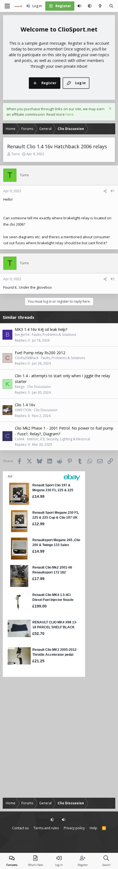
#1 (113, 191)
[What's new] (100, 6)
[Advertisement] (59, 737)
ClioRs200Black (26, 358)
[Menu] (7, 6)
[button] (90, 6)
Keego (20, 386)
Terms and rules (46, 828)
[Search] (111, 6)
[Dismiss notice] (109, 109)
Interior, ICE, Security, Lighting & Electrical (58, 439)
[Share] (105, 191)
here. (70, 114)
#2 (113, 279)
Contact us (20, 828)
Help (93, 828)
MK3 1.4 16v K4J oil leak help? (41, 329)
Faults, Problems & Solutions (54, 334)
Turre (15, 154)
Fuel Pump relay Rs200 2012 (40, 352)
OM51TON (23, 410)
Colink (19, 439)
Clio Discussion (39, 386)
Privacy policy (74, 828)
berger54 (22, 334)
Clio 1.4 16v (25, 404)
